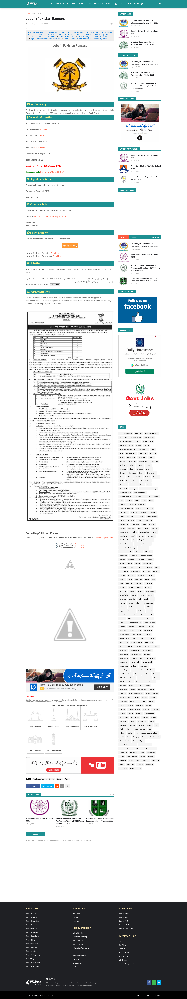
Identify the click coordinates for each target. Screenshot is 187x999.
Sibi (156, 725)
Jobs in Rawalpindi (32, 936)
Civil (121, 481)
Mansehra (131, 627)
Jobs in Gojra (30, 959)
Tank (140, 745)
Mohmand (129, 646)
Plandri (138, 686)
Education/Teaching (126, 508)
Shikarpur (123, 725)
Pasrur (156, 678)
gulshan (152, 524)
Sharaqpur (123, 721)
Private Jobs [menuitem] (77, 4)
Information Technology (128, 548)
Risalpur (143, 701)
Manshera (141, 627)
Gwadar (122, 528)
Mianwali (148, 634)
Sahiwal (148, 705)
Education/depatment (137, 504)
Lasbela (140, 607)
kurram (122, 603)
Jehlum (122, 564)
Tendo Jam (123, 753)
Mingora (143, 638)
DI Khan (147, 497)
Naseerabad (124, 658)
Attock (138, 445)
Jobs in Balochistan (126, 925)
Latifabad (149, 607)
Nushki (122, 674)
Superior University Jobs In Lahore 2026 (39, 819)
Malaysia (123, 623)
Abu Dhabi (138, 433)
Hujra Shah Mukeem (146, 540)
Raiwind (136, 697)
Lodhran (141, 611)
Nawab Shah (151, 658)
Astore (131, 445)
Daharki (135, 481)
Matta (139, 630)
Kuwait (130, 603)
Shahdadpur (135, 717)
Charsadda (132, 473)
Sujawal (122, 733)
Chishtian (138, 477)
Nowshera (150, 670)
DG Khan (138, 497)
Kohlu (150, 595)
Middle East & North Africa (128, 638)
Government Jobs (56, 32)
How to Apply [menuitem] (134, 4)
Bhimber (140, 465)
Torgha (142, 757)
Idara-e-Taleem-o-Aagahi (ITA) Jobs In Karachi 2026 (145, 178)
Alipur (137, 441)
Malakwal (149, 619)
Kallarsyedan (135, 571)
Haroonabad (124, 532)
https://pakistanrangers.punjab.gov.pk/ (50, 216)
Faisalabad (149, 508)
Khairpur (139, 583)
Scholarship (124, 717)
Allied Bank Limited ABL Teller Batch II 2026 (146, 167)
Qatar (148, 694)
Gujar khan (148, 520)
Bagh (121, 453)
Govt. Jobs (50, 779)
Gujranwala (135, 524)
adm (126, 437)
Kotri (146, 599)
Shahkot (145, 717)
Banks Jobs (142, 457)
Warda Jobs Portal (46, 995)
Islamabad (148, 552)
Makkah (122, 619)
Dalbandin (123, 485)
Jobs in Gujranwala (33, 955)
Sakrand (122, 709)
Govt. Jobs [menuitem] (61, 4)
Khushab (123, 591)
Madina (143, 615)
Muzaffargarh (147, 650)
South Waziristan (140, 729)
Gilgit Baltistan (152, 516)
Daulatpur (133, 489)
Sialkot (149, 725)
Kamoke (122, 575)
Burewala (123, 469)
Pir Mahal (123, 686)
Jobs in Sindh (123, 917)
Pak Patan (146, 674)
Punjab (123, 237)
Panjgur (132, 678)
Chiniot (129, 477)
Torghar (150, 757)
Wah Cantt (130, 764)
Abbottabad (128, 433)
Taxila (145, 749)
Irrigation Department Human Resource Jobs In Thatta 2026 (142, 43)
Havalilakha (123, 536)
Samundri (155, 709)
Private (132, 690)
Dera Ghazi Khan (125, 493)
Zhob (132, 768)
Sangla (130, 713)
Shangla (153, 717)
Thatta (122, 757)
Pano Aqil (141, 678)
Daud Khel (123, 489)
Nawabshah (124, 662)
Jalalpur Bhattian (146, 556)
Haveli (133, 536)
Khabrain (129, 583)
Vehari (122, 764)
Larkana (131, 607)
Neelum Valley (135, 662)
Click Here (79, 543)
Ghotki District (132, 516)
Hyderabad (146, 544)
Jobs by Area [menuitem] (95, 4)
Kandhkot (131, 575)
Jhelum (137, 564)
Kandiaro (141, 575)
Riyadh (151, 701)
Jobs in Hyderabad (32, 932)
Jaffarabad (133, 556)
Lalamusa (123, 607)
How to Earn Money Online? (76, 38)
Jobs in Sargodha (32, 944)
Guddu (139, 520)
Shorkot (132, 725)
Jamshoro (131, 560)
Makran (130, 619)
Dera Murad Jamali (126, 497)
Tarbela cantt (124, 749)
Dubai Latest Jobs (53, 34)
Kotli (139, 599)
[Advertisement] (70, 691)
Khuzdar (132, 591)
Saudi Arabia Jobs (67, 36)
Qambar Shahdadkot (136, 694)
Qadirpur (123, 694)
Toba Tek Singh (132, 757)
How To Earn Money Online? (52, 172)
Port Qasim (123, 690)
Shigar (152, 721)
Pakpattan (123, 678)
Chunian (156, 477)
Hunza (137, 544)
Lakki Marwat (148, 603)
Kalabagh (149, 567)
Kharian (139, 587)
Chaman (122, 473)
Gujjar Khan (124, 524)
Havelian (141, 536)
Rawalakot (123, 701)
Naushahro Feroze (137, 658)
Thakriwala (133, 753)
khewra (147, 587)
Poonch (147, 686)
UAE (138, 760)
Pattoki (122, 682)
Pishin (131, 686)
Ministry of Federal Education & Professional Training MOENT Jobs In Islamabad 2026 (70, 821)
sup (137, 733)
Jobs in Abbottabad (33, 966)
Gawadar (144, 512)
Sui (150, 729)
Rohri (122, 705)
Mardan (150, 627)
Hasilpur (134, 532)
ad (120, 437)
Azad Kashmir (143, 449)
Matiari (131, 630)
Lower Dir (123, 615)
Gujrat (144, 524)
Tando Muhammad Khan (128, 745)
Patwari (130, 682)
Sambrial (146, 709)
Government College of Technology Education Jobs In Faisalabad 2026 (100, 819)
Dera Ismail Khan (140, 493)
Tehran (153, 749)
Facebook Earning (75, 32)
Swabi (122, 737)
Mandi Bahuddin (149, 623)
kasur (147, 579)
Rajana (144, 697)
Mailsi (151, 615)
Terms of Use (124, 956)
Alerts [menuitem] (120, 4)
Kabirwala (123, 567)
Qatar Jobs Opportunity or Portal (46, 38)
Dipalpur (129, 500)
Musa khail (123, 650)
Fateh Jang (134, 512)
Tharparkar (151, 753)
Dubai (144, 500)
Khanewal (148, 583)
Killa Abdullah (150, 591)
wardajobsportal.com (104, 538)
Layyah (122, 611)
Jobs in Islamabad (32, 921)
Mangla (122, 627)
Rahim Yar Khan (125, 697)
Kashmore (138, 579)
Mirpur (151, 638)
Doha (137, 500)
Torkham (123, 760)
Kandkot (150, 575)
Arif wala (123, 445)
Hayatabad (150, 536)
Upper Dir (155, 760)
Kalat (156, 567)
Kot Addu (123, 599)
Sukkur (130, 733)
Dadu (128, 481)
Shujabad (141, 725)
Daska (142, 485)
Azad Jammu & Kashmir (127, 449)
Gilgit (142, 516)
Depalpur (143, 489)
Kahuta (140, 567)
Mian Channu (137, 634)
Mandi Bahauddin (135, 623)
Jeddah (150, 560)
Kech (121, 583)
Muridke (147, 646)
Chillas (122, 477)
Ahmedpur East (149, 437)
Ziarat (139, 768)
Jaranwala (141, 560)
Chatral (141, 473)
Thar (142, 753)
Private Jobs (142, 690)
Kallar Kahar (124, 571)
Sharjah (132, 721)
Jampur (122, 560)
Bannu (151, 457)
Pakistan (156, 674)
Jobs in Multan (31, 929)
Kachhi (132, 567)
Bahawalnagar (131, 453)
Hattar (155, 532)
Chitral (147, 477)
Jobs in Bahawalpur (33, 962)
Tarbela (148, 745)
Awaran (146, 445)
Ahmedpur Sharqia (126, 441)
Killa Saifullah (124, 595)
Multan (139, 646)
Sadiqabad (139, 705)
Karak (130, 579)
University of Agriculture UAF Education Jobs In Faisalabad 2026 (144, 21)
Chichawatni (151, 473)
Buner (148, 465)
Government (39, 147)
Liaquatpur (131, 611)
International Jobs (126, 552)
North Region (124, 670)
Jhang (130, 564)
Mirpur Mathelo (136, 642)
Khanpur (123, 587)
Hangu (147, 528)
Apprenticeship (148, 441)
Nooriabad (143, 666)
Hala (139, 528)
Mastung (123, 630)
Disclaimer (123, 960)
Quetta (155, 694)
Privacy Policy (124, 952)
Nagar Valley (124, 654)
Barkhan (122, 461)
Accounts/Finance (151, 433)
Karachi (43, 129)
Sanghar (122, 713)
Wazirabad (149, 764)
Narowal (147, 654)
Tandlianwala (154, 737)
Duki (151, 500)
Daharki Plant (145, 481)
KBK (153, 579)
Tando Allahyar (138, 741)
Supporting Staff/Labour (149, 733)
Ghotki (122, 516)
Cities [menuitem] (109, 4)
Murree (156, 646)
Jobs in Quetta (31, 951)
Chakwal (149, 469)
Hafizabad (131, 528)
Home (28, 13)
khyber (140, 591)
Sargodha (139, 713)
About (121, 941)
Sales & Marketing (134, 709)
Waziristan (123, 768)
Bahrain (153, 453)
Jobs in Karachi (31, 917)
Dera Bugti (153, 489)
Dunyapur (123, 504)
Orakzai (137, 674)
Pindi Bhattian (150, 682)
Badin (153, 449)
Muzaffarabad (135, 650)
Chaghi (131, 469)
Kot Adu (132, 599)
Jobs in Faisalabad (32, 925)
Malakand (140, 619)
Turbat (131, 760)
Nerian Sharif (147, 662)
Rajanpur (153, 697)
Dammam (133, 485)
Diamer (155, 497)
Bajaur (122, 457)
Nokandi (134, 666)
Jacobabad (123, 556)
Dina (121, 500)
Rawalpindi (133, 701)
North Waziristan (137, 670)
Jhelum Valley (147, 564)
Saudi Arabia (149, 713)
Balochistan (131, 457)
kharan (131, 587)
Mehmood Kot (124, 634)
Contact (122, 949)
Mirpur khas (124, 642)
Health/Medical (125, 540)
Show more (110, 795)
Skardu (129, 729)
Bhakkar (122, 465)
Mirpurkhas (149, 642)
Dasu (148, 485)
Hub (134, 540)
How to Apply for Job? (127, 964)
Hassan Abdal (144, 532)
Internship (138, 552)
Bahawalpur (143, 453)
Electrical (139, 508)
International (143, 548)
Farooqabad (124, 512)
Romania (130, 705)
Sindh (42, 135)
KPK (145, 237)
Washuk (140, 764)
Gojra (122, 520)
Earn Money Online (36, 32)
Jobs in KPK (123, 921)
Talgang (144, 737)
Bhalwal (131, 465)
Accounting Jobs (99, 38)
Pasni (149, 678)
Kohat (134, 595)
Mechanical (148, 630)
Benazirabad (143, 461)
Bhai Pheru (154, 461)
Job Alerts (122, 945)
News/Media (124, 666)
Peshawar (139, 682)
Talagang (136, 737)
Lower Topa (133, 615)
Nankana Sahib (136, 654)
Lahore (138, 603)
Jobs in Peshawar (32, 947)
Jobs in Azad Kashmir (127, 929)
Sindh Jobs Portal (102, 36)
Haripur (154, 528)
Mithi (121, 646)
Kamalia (155, 571)
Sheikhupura (142, 721)
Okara (130, 674)
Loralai (149, 611)
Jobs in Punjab (84, 36)
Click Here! (55, 253)
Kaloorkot (146, 571)
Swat (128, 737)
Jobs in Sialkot (31, 940)
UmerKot (146, 760)
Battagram (132, 461)
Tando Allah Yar (125, 741)
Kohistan (142, 595)
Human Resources (126, 544)
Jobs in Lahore (31, 913)
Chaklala (140, 469)
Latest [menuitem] (48, 4)
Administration (37, 13)
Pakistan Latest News (46, 36)
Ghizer (153, 512)
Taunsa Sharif (136, 749)
